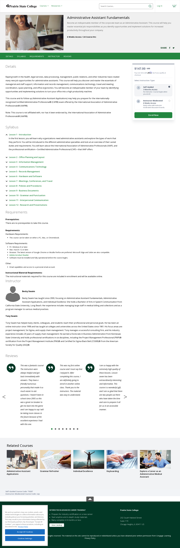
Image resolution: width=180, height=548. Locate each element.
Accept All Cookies (25, 532)
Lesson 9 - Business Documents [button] (24, 190)
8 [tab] (77, 429)
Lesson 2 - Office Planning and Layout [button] (27, 157)
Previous (3, 396)
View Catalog (57, 525)
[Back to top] (90, 498)
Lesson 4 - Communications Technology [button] (28, 166)
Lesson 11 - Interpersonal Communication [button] (28, 200)
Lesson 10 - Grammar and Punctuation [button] (27, 195)
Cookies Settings (25, 538)
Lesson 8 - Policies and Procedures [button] (25, 186)
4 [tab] (63, 429)
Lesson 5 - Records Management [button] (24, 171)
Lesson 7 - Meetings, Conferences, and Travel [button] (30, 181)
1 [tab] (52, 429)
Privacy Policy (90, 538)
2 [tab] (55, 429)
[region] (25, 525)
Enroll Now (153, 115)
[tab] (63, 135)
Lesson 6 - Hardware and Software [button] (25, 176)
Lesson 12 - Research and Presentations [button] (28, 205)
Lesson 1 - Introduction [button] (20, 134)
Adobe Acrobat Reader (19, 255)
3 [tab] (59, 429)
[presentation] (44, 5)
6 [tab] (70, 429)
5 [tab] (66, 429)
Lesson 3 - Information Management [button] (26, 162)
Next (125, 396)
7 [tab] (74, 429)
